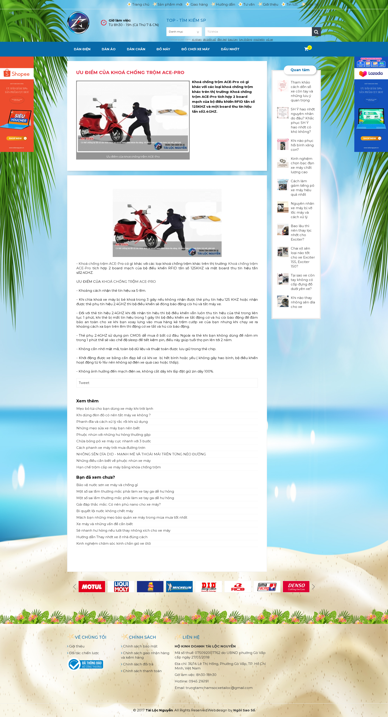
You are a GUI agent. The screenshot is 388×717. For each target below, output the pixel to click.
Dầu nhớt (230, 49)
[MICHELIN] (179, 586)
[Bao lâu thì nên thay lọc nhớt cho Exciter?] (283, 229)
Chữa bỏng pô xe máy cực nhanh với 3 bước (113, 441)
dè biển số (209, 39)
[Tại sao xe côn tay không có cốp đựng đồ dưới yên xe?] (283, 278)
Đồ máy (163, 49)
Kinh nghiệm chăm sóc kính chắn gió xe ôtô (113, 543)
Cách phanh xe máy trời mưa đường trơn (110, 447)
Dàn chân (136, 49)
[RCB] (238, 586)
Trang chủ (140, 4)
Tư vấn (249, 4)
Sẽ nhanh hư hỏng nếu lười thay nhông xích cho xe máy (123, 530)
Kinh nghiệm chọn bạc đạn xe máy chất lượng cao (302, 165)
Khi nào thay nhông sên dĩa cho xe (303, 302)
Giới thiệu (270, 4)
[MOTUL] (92, 586)
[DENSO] (296, 586)
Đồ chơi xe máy (195, 49)
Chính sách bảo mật (139, 646)
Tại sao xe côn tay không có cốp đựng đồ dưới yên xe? (303, 282)
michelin (259, 39)
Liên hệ (312, 4)
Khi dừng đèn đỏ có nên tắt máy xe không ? (113, 415)
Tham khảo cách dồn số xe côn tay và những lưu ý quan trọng (302, 91)
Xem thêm (87, 401)
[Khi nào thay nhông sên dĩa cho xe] (283, 301)
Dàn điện (82, 49)
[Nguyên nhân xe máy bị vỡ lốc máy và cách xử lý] (283, 206)
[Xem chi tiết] (306, 49)
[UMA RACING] (267, 586)
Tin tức (292, 4)
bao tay (233, 39)
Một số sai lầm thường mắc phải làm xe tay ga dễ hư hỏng (125, 491)
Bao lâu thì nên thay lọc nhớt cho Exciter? (301, 232)
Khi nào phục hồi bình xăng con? (302, 145)
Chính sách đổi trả (137, 664)
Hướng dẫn (225, 4)
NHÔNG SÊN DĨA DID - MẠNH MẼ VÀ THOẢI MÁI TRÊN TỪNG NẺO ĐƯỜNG (141, 454)
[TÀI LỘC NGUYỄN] (78, 22)
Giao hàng (199, 4)
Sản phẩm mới (170, 4)
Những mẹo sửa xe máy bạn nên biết (108, 428)
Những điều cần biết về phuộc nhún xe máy (113, 460)
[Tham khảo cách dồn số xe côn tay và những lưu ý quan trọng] (283, 85)
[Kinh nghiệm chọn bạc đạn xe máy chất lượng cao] (283, 162)
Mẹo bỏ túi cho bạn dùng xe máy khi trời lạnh (114, 408)
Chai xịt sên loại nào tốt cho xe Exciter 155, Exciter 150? (303, 257)
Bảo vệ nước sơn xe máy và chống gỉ (107, 485)
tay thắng (245, 39)
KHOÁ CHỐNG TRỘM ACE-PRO (128, 281)
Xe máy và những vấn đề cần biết (104, 524)
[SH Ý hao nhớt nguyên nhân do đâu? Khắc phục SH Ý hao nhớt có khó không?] (283, 112)
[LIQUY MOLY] (121, 586)
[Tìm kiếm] (316, 31)
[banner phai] (371, 104)
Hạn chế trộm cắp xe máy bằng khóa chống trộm (118, 467)
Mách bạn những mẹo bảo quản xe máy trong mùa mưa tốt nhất (131, 517)
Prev (75, 586)
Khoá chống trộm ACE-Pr (100, 263)
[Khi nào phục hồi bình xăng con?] (283, 144)
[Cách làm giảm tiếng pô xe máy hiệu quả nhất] (283, 184)
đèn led (222, 39)
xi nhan (197, 39)
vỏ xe (269, 39)
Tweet (84, 383)
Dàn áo (109, 49)
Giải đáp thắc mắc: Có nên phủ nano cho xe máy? (118, 504)
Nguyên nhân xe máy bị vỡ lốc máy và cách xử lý (302, 210)
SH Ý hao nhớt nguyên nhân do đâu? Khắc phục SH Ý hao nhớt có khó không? (303, 120)
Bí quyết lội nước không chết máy (104, 511)
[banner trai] (17, 104)
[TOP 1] (150, 586)
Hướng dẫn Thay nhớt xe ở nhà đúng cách (112, 537)
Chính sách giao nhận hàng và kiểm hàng (145, 655)
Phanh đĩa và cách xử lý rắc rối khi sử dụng (112, 421)
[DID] (208, 586)
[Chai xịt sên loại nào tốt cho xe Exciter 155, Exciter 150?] (283, 251)
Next (312, 586)
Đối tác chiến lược (83, 653)
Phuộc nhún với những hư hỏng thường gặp (113, 434)
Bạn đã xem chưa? (95, 477)
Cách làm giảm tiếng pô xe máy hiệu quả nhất (302, 188)
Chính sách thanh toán (142, 671)
